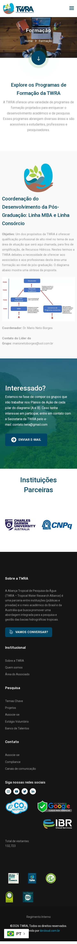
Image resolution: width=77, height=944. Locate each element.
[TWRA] (18, 8)
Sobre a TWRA (14, 660)
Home (29, 41)
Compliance (13, 762)
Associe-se (12, 714)
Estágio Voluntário (17, 721)
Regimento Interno (38, 916)
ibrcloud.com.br (50, 930)
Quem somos (14, 667)
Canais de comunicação (20, 768)
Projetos (10, 707)
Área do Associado (17, 674)
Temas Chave (14, 701)
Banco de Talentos (17, 728)
